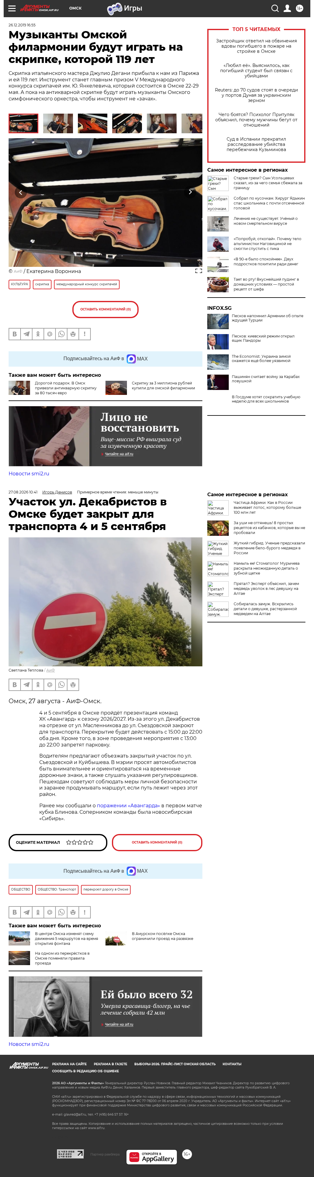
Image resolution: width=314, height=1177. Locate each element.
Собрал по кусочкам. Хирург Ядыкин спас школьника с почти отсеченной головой (269, 203)
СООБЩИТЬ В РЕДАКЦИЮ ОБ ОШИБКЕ (85, 1071)
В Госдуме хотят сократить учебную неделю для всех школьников (266, 399)
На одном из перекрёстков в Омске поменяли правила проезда (62, 958)
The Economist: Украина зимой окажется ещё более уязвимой (261, 358)
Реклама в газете (110, 1064)
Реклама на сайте (69, 1064)
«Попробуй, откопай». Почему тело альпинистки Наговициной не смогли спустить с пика (267, 243)
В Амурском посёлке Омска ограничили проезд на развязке (162, 936)
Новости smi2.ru (29, 474)
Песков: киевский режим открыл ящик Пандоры (263, 338)
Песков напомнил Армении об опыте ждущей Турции (267, 318)
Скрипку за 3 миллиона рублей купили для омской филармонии (163, 385)
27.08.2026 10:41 (23, 492)
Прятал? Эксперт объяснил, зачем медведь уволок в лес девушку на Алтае (266, 588)
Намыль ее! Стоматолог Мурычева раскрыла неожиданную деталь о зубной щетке (267, 568)
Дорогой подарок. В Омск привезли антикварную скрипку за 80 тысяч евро (66, 388)
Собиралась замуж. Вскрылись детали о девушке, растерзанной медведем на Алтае (265, 609)
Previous (21, 192)
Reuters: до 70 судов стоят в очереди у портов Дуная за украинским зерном (256, 95)
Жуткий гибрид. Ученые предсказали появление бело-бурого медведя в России (269, 548)
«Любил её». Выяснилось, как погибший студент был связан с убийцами (256, 71)
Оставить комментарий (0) (105, 309)
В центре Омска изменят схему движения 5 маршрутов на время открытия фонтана (66, 938)
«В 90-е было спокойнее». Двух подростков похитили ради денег (266, 261)
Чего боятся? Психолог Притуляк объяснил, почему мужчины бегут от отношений (256, 120)
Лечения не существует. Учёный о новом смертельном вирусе (266, 221)
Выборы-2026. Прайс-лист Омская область (175, 1064)
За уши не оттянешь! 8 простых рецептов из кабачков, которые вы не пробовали (269, 527)
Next (190, 192)
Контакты (232, 1064)
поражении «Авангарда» (129, 806)
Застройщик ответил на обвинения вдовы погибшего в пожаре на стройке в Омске (256, 46)
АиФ (18, 271)
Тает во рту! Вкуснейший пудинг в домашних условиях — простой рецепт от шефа (266, 284)
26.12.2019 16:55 (22, 25)
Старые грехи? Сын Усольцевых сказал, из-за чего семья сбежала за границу (268, 183)
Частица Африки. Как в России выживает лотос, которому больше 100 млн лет (267, 507)
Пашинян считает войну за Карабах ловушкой (266, 379)
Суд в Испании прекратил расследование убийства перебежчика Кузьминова (256, 144)
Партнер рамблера (105, 1154)
